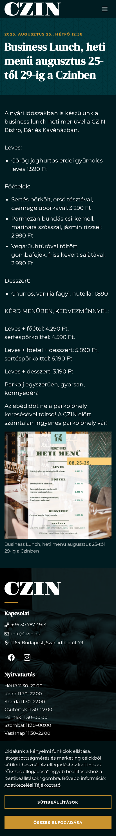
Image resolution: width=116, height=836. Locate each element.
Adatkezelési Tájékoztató (33, 785)
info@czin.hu (26, 633)
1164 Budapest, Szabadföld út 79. (47, 642)
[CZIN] (33, 9)
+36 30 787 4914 (29, 624)
